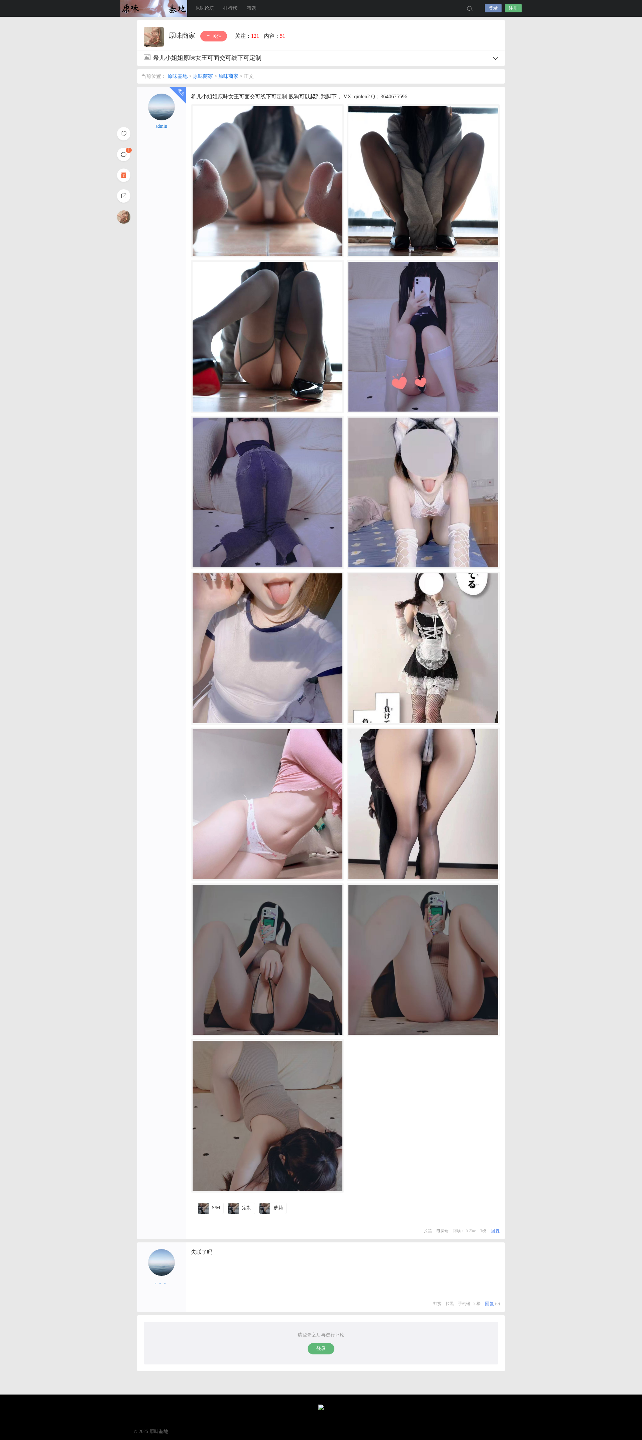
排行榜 (230, 8)
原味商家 (183, 35)
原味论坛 (204, 8)
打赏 (437, 1303)
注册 (513, 8)
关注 (216, 36)
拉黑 (428, 1230)
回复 (495, 1230)
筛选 (251, 8)
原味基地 (153, 8)
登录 (493, 8)
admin (161, 126)
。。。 (161, 1282)
